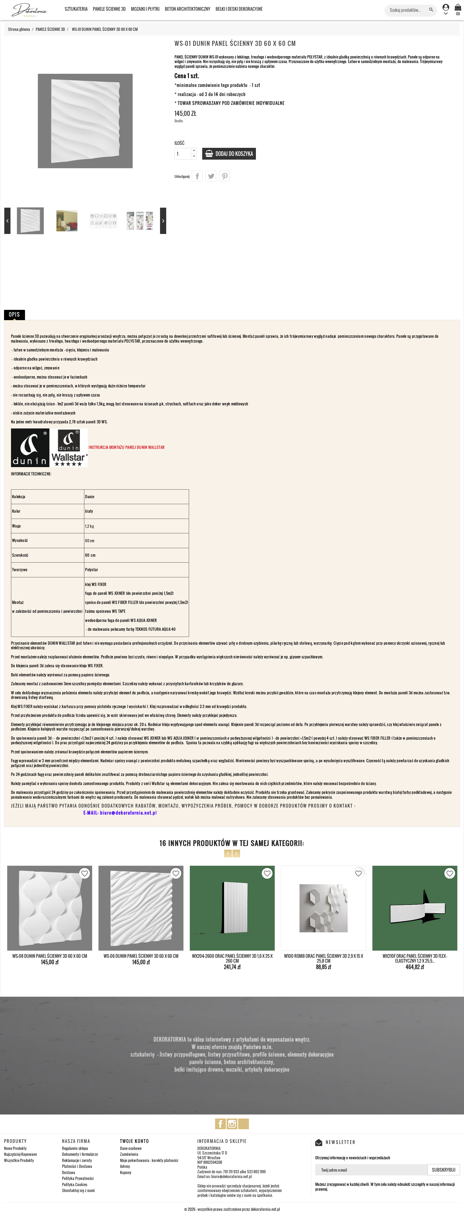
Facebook (220, 1124)
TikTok (243, 1124)
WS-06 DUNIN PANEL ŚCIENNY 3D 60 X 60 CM (49, 956)
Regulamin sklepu (75, 1148)
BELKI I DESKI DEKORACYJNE (239, 9)
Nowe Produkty (15, 1148)
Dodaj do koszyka (234, 153)
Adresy (125, 1166)
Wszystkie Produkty (19, 1160)
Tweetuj (211, 176)
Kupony (125, 1172)
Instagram (232, 1124)
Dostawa (68, 1172)
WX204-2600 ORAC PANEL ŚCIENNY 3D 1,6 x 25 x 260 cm (141, 958)
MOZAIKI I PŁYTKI (145, 9)
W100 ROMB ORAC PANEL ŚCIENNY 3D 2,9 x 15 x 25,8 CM (232, 958)
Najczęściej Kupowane (20, 1154)
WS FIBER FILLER (125, 602)
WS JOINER (117, 593)
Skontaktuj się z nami (78, 1190)
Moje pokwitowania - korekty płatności (149, 1160)
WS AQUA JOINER (143, 620)
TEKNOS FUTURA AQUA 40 (155, 629)
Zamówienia (129, 1154)
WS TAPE (118, 611)
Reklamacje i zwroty (77, 1160)
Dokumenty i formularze (80, 1154)
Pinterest (224, 176)
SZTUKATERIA (76, 9)
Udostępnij (197, 176)
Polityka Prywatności (78, 1178)
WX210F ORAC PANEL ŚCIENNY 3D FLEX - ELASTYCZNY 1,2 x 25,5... (323, 958)
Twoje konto (134, 1141)
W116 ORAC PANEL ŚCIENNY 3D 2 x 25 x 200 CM (415, 956)
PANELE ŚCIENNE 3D (109, 9)
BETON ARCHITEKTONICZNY (187, 9)
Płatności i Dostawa (77, 1166)
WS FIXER (99, 584)
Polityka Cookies (74, 1184)
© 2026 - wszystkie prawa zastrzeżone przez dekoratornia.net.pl (232, 1209)
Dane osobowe (131, 1148)
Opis (14, 314)
